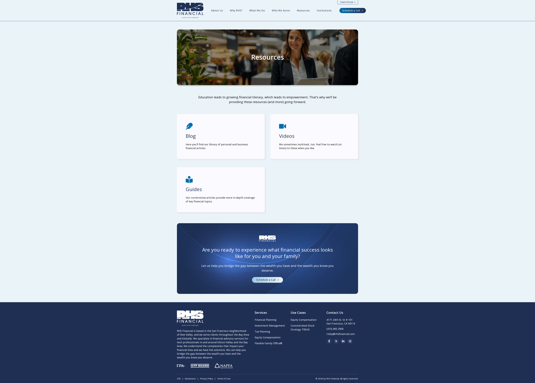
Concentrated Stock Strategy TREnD (302, 327)
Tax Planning (262, 331)
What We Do (257, 10)
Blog (191, 136)
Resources (303, 10)
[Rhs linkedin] (343, 341)
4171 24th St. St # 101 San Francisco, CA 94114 (340, 321)
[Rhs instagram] (350, 341)
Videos (287, 136)
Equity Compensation (267, 337)
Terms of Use (223, 378)
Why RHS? (236, 10)
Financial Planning (265, 319)
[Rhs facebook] (329, 341)
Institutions (324, 10)
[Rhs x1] (336, 341)
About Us (217, 10)
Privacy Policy (206, 378)
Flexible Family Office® (268, 343)
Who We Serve (281, 10)
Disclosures (190, 378)
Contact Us (334, 312)
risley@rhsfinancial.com (340, 334)
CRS (179, 378)
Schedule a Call (351, 10)
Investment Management (270, 325)
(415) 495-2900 (334, 328)
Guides (194, 189)
